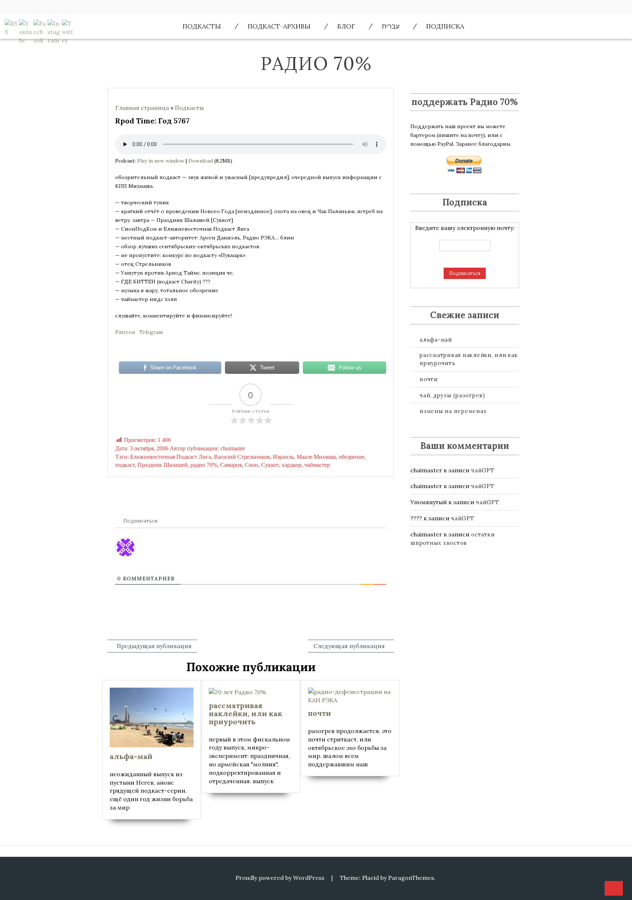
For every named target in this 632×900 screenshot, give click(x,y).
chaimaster (233, 448)
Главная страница (142, 107)
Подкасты (202, 26)
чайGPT (482, 470)
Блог (346, 26)
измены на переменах (453, 411)
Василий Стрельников (242, 457)
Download (200, 160)
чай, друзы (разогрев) (452, 395)
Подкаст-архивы (279, 26)
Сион (251, 465)
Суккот (270, 465)
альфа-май (436, 339)
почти (429, 379)
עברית (390, 26)
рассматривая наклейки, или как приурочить (469, 359)
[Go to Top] (614, 888)
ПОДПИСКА (445, 26)
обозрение (351, 457)
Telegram (151, 332)
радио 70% (204, 465)
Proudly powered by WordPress (280, 877)
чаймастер (317, 465)
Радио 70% (316, 63)
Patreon (125, 332)
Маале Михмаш (316, 457)
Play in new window (160, 160)
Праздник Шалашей (163, 465)
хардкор (291, 465)
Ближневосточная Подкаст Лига (170, 457)
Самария (231, 465)
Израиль (283, 457)
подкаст (125, 465)
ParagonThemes (411, 877)
